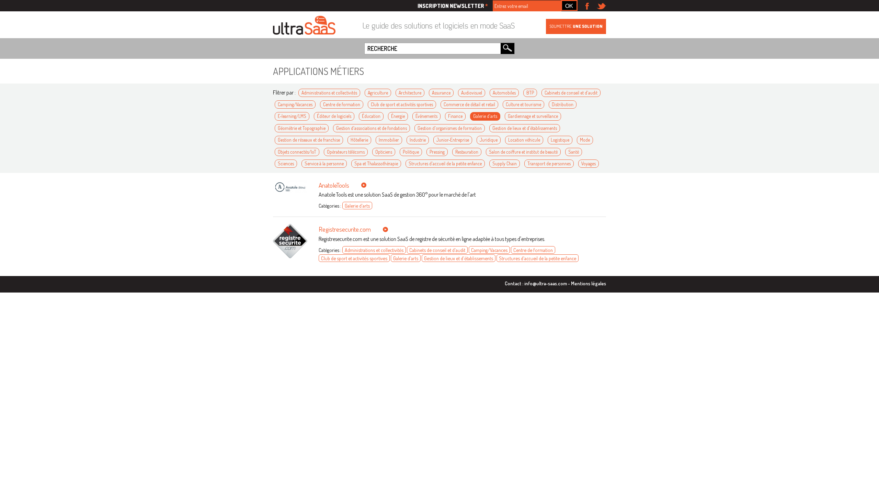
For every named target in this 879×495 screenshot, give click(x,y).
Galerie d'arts (485, 116)
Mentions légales (588, 283)
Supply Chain (504, 163)
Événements (426, 116)
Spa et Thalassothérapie (376, 163)
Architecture (410, 93)
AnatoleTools (334, 185)
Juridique (489, 140)
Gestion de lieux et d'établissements (524, 128)
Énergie (398, 116)
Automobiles (504, 93)
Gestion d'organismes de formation (450, 128)
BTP (530, 93)
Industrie (418, 140)
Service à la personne (324, 163)
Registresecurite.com (345, 229)
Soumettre (576, 26)
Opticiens (383, 152)
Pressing (437, 152)
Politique (411, 152)
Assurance (441, 93)
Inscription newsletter (453, 5)
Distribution (562, 104)
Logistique (560, 140)
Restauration (466, 152)
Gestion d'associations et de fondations (371, 128)
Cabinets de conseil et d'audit (571, 93)
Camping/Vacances (295, 104)
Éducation (371, 116)
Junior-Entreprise (452, 140)
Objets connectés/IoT (297, 152)
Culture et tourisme (523, 104)
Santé (573, 152)
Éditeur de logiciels (334, 116)
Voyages (588, 163)
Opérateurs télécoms (346, 152)
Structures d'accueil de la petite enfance (445, 163)
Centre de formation (341, 104)
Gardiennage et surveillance (533, 116)
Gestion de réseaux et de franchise (309, 140)
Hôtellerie (359, 140)
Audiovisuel (471, 93)
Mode (585, 140)
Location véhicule (524, 140)
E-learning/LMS (292, 116)
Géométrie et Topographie (302, 128)
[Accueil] (304, 25)
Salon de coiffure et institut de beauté (523, 152)
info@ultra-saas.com (545, 283)
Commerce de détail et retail (469, 104)
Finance (455, 116)
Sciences (286, 163)
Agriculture (378, 93)
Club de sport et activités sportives (402, 104)
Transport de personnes (549, 163)
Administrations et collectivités (329, 93)
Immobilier (389, 140)
